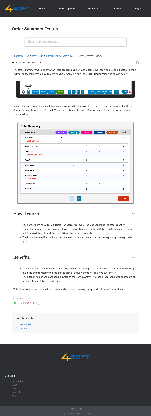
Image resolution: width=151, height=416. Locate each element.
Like (19, 303)
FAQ (14, 395)
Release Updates (66, 8)
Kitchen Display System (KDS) (61, 56)
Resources (93, 8)
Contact (118, 8)
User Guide (38, 56)
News (15, 388)
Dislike (33, 303)
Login (138, 8)
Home (42, 8)
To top (132, 214)
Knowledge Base (21, 56)
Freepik (80, 409)
